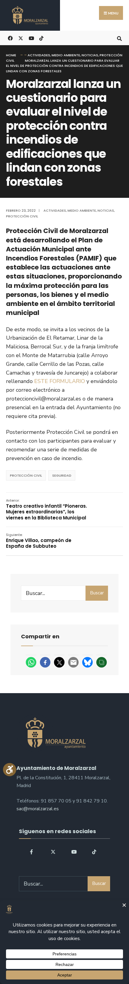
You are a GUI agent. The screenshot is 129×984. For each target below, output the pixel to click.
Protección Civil (22, 216)
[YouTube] (73, 851)
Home (11, 55)
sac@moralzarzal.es (37, 808)
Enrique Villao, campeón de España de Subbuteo (38, 540)
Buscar (97, 593)
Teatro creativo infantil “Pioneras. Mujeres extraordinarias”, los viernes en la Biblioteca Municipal (46, 509)
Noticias (90, 55)
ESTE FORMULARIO (59, 381)
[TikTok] (41, 38)
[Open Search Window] (119, 38)
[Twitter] (52, 851)
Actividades (39, 55)
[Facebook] (32, 851)
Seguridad (61, 475)
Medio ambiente (66, 55)
